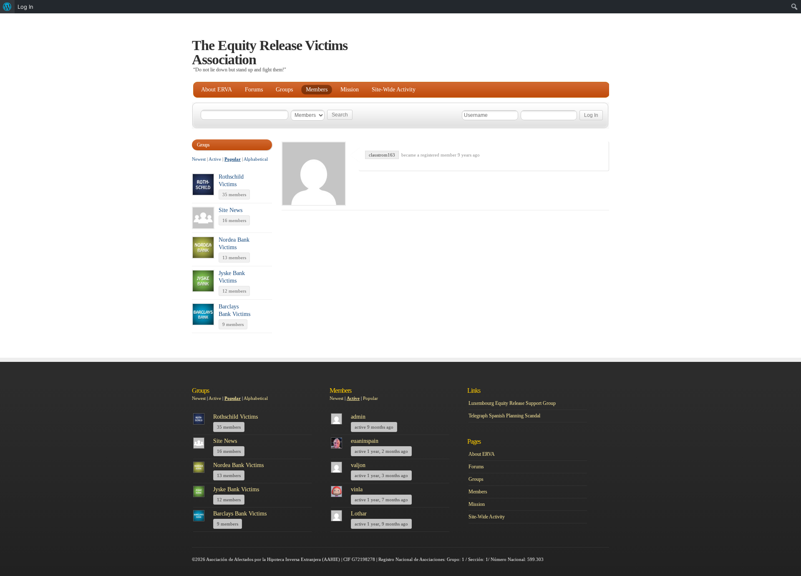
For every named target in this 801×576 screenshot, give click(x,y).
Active (215, 159)
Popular (232, 159)
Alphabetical (256, 159)
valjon (358, 465)
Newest (199, 159)
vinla (357, 489)
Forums (254, 89)
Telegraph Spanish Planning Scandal (504, 416)
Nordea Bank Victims (238, 465)
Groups (284, 89)
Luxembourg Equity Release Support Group (512, 403)
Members (316, 89)
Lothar (359, 513)
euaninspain (364, 441)
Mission (349, 89)
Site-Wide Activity (394, 89)
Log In (25, 6)
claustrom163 (382, 154)
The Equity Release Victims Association (270, 52)
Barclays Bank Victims (240, 513)
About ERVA (216, 89)
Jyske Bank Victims (236, 489)
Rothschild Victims (235, 417)
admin (358, 417)
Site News (230, 210)
